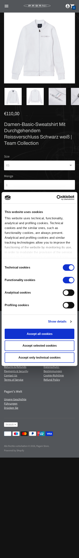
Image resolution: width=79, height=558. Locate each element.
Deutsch (10, 424)
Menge (8, 176)
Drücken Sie (11, 408)
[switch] (68, 280)
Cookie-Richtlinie (54, 375)
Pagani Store (42, 445)
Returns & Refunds (15, 367)
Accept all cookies (39, 333)
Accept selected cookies (39, 345)
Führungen (10, 403)
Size (7, 156)
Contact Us (10, 375)
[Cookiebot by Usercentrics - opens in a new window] (56, 197)
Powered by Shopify (14, 450)
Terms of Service (13, 379)
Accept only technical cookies (39, 357)
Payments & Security (16, 371)
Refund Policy (52, 379)
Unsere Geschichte (15, 399)
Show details (57, 321)
